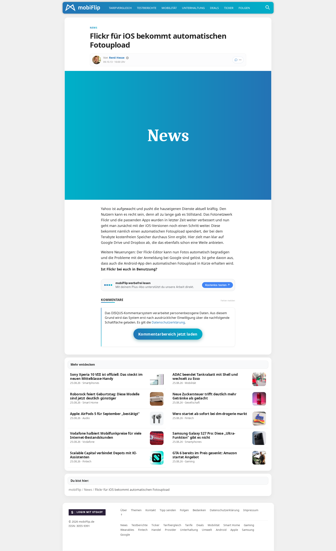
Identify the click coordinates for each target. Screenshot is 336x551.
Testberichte (146, 8)
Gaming (249, 525)
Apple (234, 530)
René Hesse (116, 57)
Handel (156, 530)
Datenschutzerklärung (168, 322)
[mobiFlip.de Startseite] (84, 8)
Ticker (228, 8)
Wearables (127, 530)
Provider (170, 530)
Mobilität (169, 8)
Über (123, 510)
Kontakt (150, 510)
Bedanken (199, 510)
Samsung (248, 530)
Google (125, 534)
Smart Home (231, 525)
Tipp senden (168, 510)
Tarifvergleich (120, 8)
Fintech (143, 530)
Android (221, 530)
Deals (214, 8)
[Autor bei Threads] (127, 58)
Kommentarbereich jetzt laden (168, 334)
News (124, 525)
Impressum (250, 510)
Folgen (244, 8)
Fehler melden (228, 300)
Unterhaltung (193, 8)
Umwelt (207, 530)
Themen (136, 510)
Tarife (188, 525)
